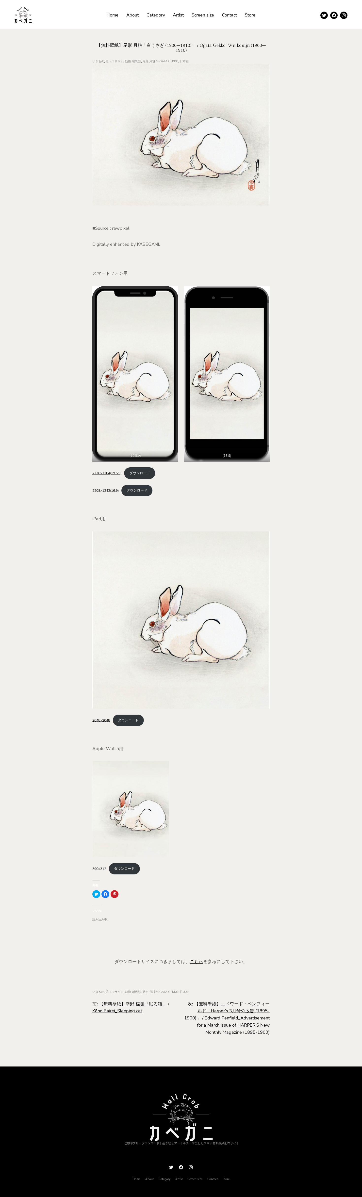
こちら (196, 962)
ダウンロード (139, 473)
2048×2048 (101, 720)
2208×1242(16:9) (105, 490)
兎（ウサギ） (114, 61)
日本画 (184, 61)
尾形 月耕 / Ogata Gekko (160, 61)
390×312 (99, 868)
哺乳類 (136, 61)
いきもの (98, 61)
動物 (128, 61)
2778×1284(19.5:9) (106, 473)
